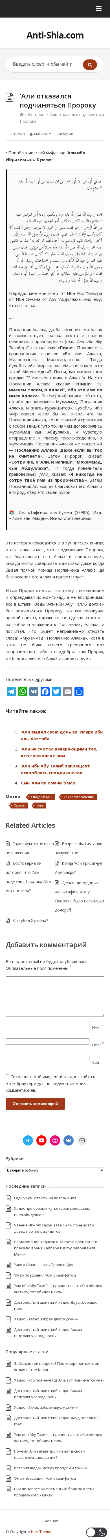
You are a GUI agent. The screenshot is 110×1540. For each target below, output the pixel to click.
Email (98, 1044)
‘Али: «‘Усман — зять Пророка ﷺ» (43, 1264)
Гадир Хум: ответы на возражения (45, 1197)
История (36, 114)
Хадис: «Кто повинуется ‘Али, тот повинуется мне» (59, 1380)
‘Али (40, 805)
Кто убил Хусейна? (30, 920)
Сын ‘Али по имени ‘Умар (48, 783)
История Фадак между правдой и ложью (50, 1467)
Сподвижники (41, 797)
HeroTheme (41, 1531)
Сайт (96, 1062)
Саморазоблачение (79, 797)
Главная (50, 1520)
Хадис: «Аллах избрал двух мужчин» (46, 1319)
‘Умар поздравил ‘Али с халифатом (45, 1275)
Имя (97, 1027)
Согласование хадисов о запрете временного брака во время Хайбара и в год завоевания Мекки (55, 1248)
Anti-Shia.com (55, 35)
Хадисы (19, 805)
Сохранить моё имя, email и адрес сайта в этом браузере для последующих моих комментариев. (50, 1083)
